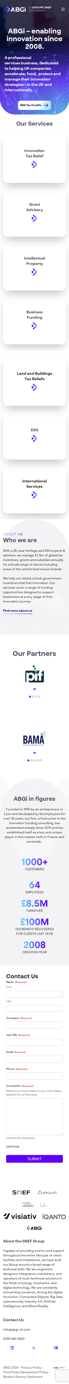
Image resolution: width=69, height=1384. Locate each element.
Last (8, 1001)
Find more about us (17, 610)
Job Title (18, 1035)
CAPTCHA (12, 1147)
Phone (16, 1069)
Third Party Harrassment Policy (26, 1372)
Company (19, 1018)
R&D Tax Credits (30, 105)
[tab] (30, 697)
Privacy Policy (31, 1367)
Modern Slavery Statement (23, 1377)
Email (16, 1052)
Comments (19, 1086)
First (9, 987)
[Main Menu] (63, 9)
